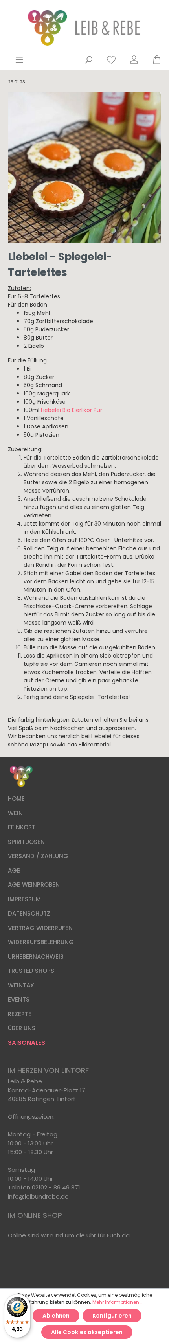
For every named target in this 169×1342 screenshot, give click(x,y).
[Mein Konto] (134, 59)
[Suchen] (88, 59)
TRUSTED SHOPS (31, 971)
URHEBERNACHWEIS (36, 956)
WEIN (15, 813)
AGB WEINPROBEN (34, 885)
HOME (16, 798)
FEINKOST (21, 827)
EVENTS (18, 999)
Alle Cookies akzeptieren (87, 1332)
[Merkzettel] (111, 59)
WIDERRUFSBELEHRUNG (41, 942)
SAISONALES (26, 1043)
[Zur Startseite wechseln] (84, 28)
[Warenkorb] (153, 59)
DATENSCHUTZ (29, 913)
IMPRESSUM (24, 899)
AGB (14, 870)
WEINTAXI (22, 985)
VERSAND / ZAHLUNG (38, 856)
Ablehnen (56, 1316)
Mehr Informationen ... (118, 1302)
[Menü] (19, 59)
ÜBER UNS (21, 1028)
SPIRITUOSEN (26, 842)
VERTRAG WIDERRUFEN (40, 928)
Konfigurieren (112, 1316)
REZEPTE (19, 1014)
